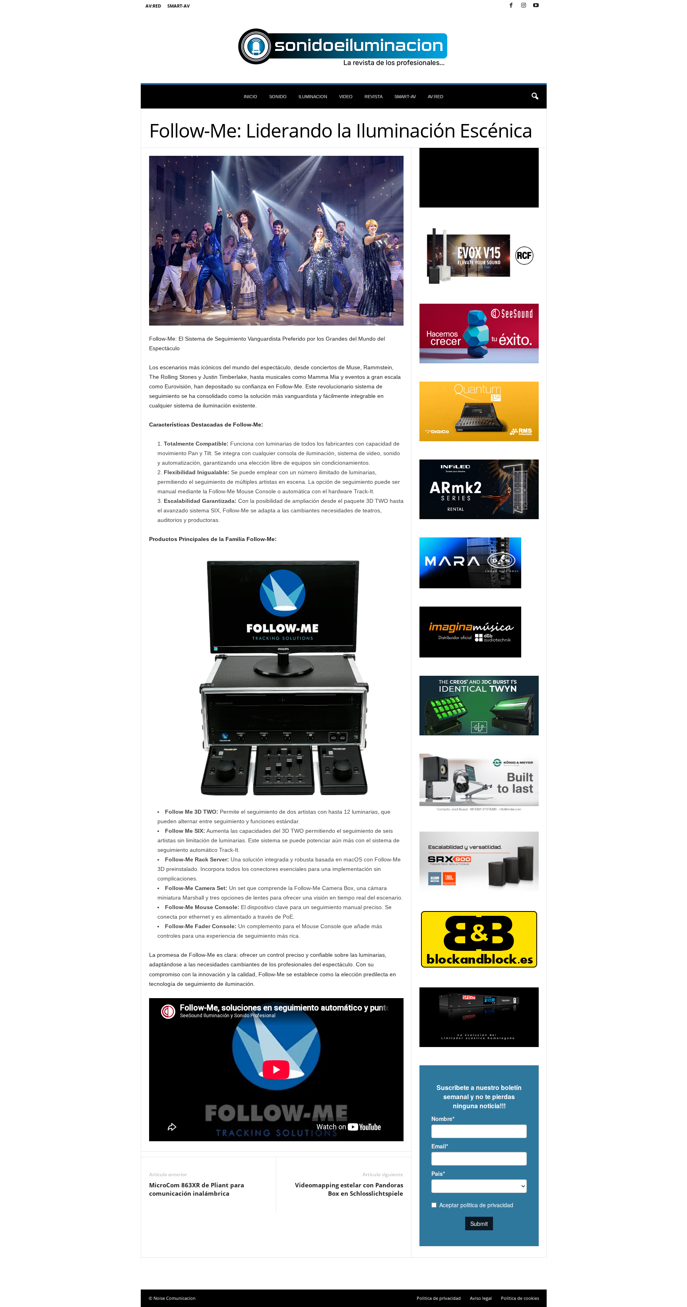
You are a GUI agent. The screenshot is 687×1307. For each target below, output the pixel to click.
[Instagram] (523, 6)
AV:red (153, 6)
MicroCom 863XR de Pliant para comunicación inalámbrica (196, 1189)
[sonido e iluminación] (344, 47)
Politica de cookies (520, 1298)
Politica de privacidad (439, 1298)
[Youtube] (536, 6)
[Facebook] (511, 6)
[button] (534, 96)
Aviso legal (481, 1298)
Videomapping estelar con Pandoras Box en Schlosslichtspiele (349, 1189)
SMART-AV (178, 6)
